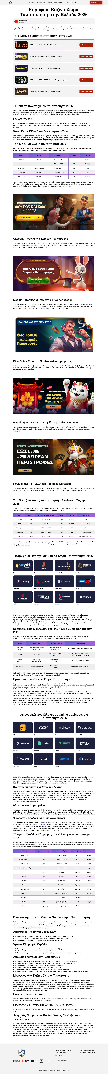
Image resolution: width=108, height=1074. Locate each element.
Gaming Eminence (70, 961)
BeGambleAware (64, 1025)
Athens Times (45, 824)
